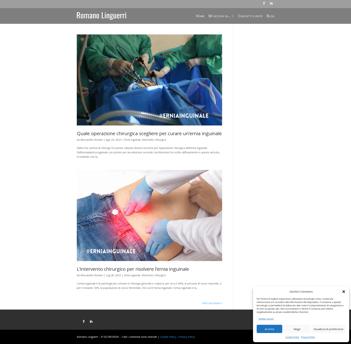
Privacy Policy (308, 337)
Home (200, 15)
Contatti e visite (250, 15)
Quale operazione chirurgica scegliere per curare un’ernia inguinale (149, 133)
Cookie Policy (292, 337)
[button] (344, 291)
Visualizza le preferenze (329, 329)
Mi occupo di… (219, 15)
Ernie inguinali (132, 139)
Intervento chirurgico (154, 139)
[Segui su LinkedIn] (271, 3)
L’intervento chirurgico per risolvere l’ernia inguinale (133, 269)
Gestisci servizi (266, 318)
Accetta (269, 329)
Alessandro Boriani (91, 139)
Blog (270, 15)
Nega (297, 329)
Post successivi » (212, 303)
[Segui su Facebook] (264, 3)
